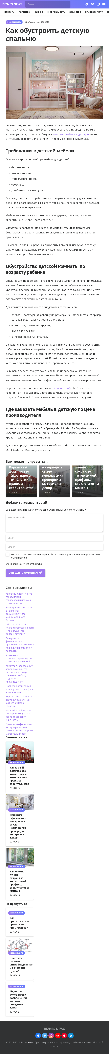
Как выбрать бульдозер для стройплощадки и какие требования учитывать (19, 715)
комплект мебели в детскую (71, 134)
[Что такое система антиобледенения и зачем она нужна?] (20, 945)
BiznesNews (26, 1042)
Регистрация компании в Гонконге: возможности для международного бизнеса (19, 614)
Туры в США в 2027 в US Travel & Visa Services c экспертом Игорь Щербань (19, 701)
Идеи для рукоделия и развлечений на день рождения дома (18, 999)
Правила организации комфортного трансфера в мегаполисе (19, 689)
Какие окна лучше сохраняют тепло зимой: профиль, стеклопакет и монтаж (87, 475)
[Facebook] (87, 4)
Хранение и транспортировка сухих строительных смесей (19, 658)
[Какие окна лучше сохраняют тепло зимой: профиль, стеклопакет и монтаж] (20, 857)
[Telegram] (71, 1035)
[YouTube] (104, 4)
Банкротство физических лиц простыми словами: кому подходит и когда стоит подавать (20, 645)
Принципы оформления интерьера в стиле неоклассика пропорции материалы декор (52, 473)
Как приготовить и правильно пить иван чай (19, 922)
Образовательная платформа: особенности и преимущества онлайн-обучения (20, 629)
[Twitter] (92, 4)
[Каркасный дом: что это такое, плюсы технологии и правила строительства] (20, 752)
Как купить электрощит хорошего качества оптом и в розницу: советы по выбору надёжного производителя (19, 673)
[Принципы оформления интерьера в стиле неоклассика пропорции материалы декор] (20, 802)
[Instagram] (98, 4)
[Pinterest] (64, 1035)
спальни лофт (63, 388)
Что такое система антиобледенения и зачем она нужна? (21, 964)
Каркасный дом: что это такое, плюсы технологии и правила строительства (21, 477)
